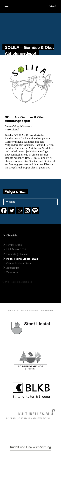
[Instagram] (27, 210)
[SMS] (35, 210)
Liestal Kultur (14, 244)
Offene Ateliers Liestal (19, 263)
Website (10, 201)
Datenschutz (13, 272)
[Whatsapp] (19, 210)
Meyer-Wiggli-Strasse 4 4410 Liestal (18, 128)
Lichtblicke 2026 (16, 249)
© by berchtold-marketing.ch (17, 281)
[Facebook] (3, 210)
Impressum (12, 267)
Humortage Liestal (17, 254)
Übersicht (12, 235)
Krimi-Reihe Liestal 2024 (22, 258)
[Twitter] (11, 210)
